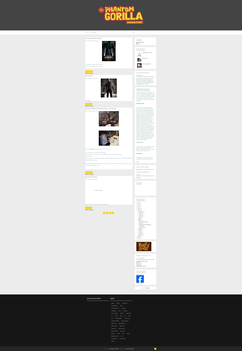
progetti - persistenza (121, 328)
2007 (139, 236)
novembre (141, 212)
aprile (140, 230)
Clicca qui (138, 177)
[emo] (139, 43)
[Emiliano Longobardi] (140, 278)
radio (123, 333)
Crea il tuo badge (138, 283)
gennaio (140, 235)
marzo (140, 232)
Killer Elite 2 (138, 262)
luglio (140, 218)
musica (129, 315)
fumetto (120, 310)
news (112, 318)
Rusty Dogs (93, 32)
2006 (139, 237)
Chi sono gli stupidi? (147, 63)
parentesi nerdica (127, 318)
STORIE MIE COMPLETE (141, 266)
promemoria (113, 333)
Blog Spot (118, 303)
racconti (118, 333)
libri (125, 315)
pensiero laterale (141, 227)
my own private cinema (143, 221)
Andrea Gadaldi (141, 42)
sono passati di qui (114, 338)
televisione (112, 341)
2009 (139, 208)
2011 (139, 205)
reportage (127, 333)
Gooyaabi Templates (129, 348)
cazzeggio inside (124, 303)
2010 (139, 207)
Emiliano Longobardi (139, 274)
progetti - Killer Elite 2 (122, 323)
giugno (140, 220)
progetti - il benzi (113, 323)
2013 (139, 202)
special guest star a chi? (147, 52)
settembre (141, 215)
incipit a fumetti (128, 313)
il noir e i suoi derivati (114, 313)
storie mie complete (122, 338)
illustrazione (122, 313)
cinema (121, 305)
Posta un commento (89, 73)
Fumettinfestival (113, 310)
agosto (140, 217)
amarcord (112, 303)
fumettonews (125, 310)
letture (121, 315)
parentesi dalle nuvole (118, 318)
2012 (139, 204)
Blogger (147, 288)
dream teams (123, 308)
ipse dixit (116, 315)
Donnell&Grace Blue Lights (141, 261)
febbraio (140, 233)
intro (112, 315)
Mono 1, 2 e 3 (139, 263)
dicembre (141, 211)
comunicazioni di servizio (115, 308)
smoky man (129, 163)
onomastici (140, 223)
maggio (140, 229)
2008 (139, 209)
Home (87, 32)
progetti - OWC (113, 328)
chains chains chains (114, 305)
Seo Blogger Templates (113, 348)
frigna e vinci (145, 58)
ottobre (140, 214)
